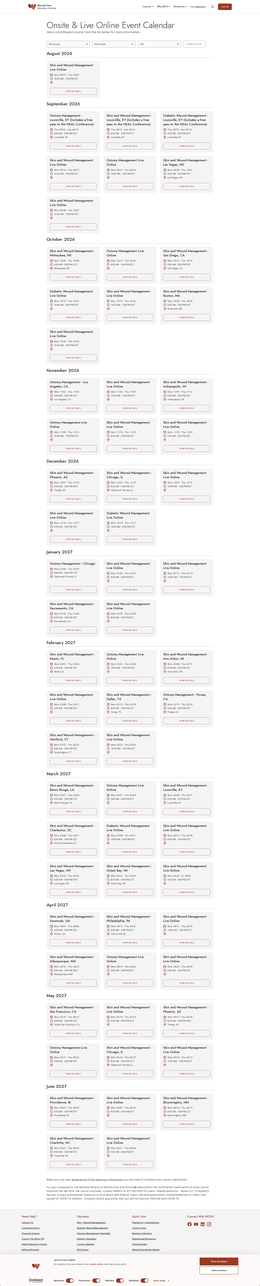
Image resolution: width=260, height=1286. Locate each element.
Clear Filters (194, 44)
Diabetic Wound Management (92, 1228)
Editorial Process (30, 1249)
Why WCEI (162, 6)
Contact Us (27, 1222)
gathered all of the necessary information (97, 1179)
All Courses (83, 1249)
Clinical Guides (139, 1244)
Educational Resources (144, 1238)
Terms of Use (139, 1228)
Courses (146, 6)
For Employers (198, 6)
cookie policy (97, 1264)
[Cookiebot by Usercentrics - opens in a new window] (36, 1281)
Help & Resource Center (34, 1244)
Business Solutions (142, 1233)
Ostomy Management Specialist (93, 1233)
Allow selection (219, 1270)
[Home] (42, 6)
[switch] (96, 1280)
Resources (179, 6)
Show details (159, 1280)
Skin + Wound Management (91, 1222)
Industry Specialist (86, 1238)
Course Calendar (85, 1244)
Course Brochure (30, 1228)
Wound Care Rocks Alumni (145, 1249)
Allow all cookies (219, 1261)
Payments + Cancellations (145, 1222)
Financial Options (31, 1233)
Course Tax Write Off (33, 1238)
